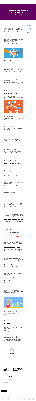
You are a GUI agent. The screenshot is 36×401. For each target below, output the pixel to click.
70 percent (20, 28)
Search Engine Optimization (30, 29)
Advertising (28, 25)
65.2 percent (6, 182)
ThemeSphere (4, 398)
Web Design (28, 32)
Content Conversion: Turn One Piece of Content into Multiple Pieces (17, 369)
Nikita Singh (16, 14)
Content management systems (30, 28)
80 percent (14, 294)
